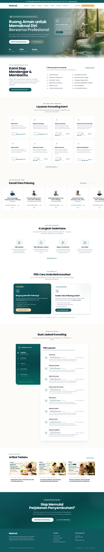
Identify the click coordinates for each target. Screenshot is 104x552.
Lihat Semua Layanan (51, 167)
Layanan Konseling (57, 538)
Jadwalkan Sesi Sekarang (42, 520)
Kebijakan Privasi (80, 548)
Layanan (33, 5)
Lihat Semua (83, 183)
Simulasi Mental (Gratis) (59, 542)
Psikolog (40, 5)
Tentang (58, 5)
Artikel (52, 5)
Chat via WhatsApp (64, 520)
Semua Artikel (90, 458)
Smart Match (38, 42)
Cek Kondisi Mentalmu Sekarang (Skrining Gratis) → (24, 16)
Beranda (26, 5)
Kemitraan (65, 5)
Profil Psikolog (56, 540)
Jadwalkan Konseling (88, 5)
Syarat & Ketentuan (90, 548)
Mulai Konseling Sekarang (18, 42)
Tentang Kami (56, 536)
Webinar (46, 5)
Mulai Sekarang (51, 258)
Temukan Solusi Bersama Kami (19, 89)
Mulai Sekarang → (73, 1)
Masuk (78, 5)
